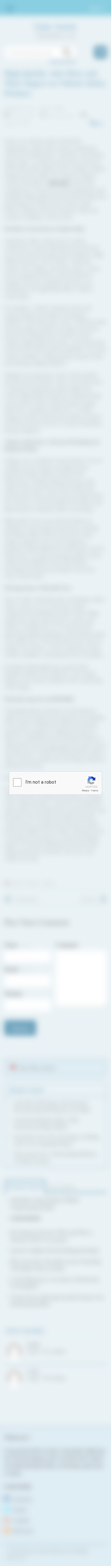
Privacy (85, 790)
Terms (94, 790)
